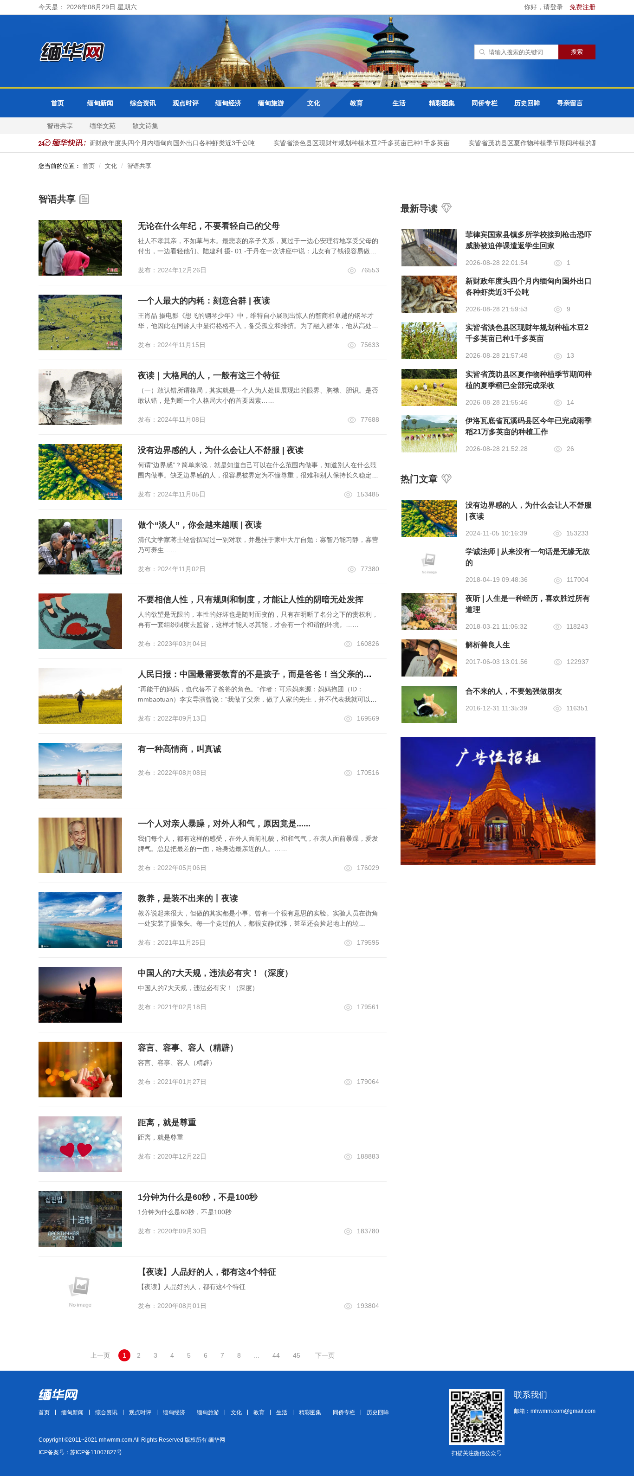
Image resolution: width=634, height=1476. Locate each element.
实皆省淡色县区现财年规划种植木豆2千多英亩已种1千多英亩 (351, 143)
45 (296, 1355)
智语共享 (60, 125)
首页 (57, 103)
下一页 (325, 1355)
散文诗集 (145, 125)
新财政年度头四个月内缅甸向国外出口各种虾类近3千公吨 (161, 143)
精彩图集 (442, 103)
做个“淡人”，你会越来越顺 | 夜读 (200, 524)
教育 (356, 103)
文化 (313, 103)
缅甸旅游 (271, 103)
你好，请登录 (544, 7)
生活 (399, 103)
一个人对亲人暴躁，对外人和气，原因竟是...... (224, 823)
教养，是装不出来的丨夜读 (188, 898)
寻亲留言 (570, 103)
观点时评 (186, 103)
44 (276, 1355)
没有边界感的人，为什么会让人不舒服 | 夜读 (221, 450)
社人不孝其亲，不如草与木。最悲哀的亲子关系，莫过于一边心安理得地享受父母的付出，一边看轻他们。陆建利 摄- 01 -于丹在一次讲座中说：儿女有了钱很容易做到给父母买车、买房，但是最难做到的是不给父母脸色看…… (258, 251)
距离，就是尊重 (167, 1122)
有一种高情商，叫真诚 (179, 749)
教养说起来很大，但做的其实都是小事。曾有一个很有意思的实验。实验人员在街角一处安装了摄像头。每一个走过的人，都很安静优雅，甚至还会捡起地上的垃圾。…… (258, 923)
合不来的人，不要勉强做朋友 (514, 691)
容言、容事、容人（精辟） (188, 1047)
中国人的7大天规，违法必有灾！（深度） (215, 973)
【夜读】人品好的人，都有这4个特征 (207, 1271)
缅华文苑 (103, 125)
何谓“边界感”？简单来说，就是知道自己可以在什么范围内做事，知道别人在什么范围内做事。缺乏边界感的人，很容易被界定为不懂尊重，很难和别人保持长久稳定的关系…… (258, 475)
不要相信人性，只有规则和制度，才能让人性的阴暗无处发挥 (250, 599)
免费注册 (582, 7)
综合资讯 (143, 103)
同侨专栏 (485, 103)
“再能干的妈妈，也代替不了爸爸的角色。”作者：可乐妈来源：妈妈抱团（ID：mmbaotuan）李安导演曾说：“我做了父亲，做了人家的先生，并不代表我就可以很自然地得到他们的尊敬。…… (257, 699)
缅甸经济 (228, 103)
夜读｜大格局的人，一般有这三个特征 (209, 375)
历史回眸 (527, 103)
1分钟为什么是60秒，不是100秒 (198, 1197)
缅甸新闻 (100, 103)
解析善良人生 (488, 645)
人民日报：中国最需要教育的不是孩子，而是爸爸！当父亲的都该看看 (267, 674)
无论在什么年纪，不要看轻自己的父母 (209, 226)
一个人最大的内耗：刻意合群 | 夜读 (204, 300)
